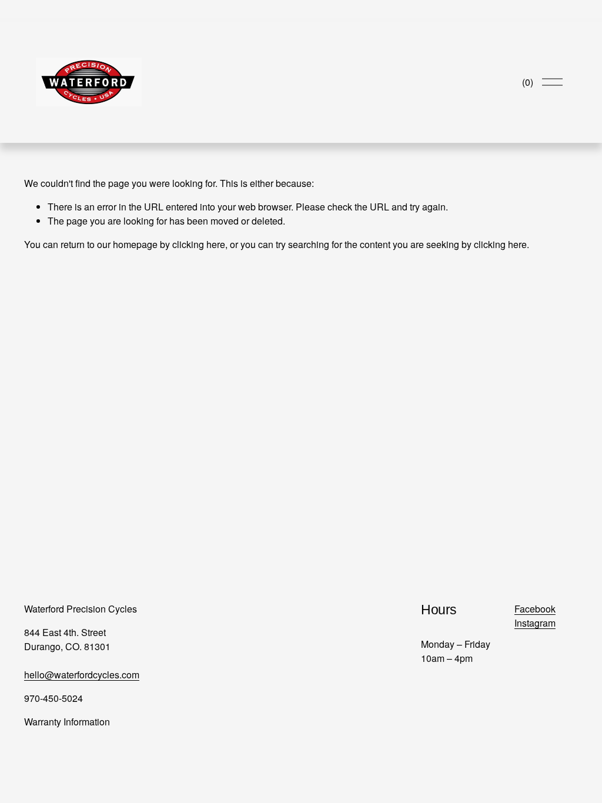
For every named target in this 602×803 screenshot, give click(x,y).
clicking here (198, 244)
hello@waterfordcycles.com (81, 674)
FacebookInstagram (535, 616)
